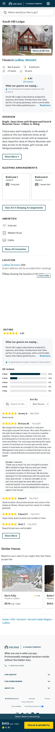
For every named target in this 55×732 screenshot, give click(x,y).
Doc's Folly (10, 595)
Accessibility (16, 706)
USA (12, 619)
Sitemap (32, 698)
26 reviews (28, 82)
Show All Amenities (15, 249)
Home (5, 619)
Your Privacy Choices (32, 706)
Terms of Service (27, 702)
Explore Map (44, 275)
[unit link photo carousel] (22, 578)
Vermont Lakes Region (39, 619)
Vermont (30, 60)
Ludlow (19, 60)
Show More (11, 535)
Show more (11, 156)
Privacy (47, 698)
